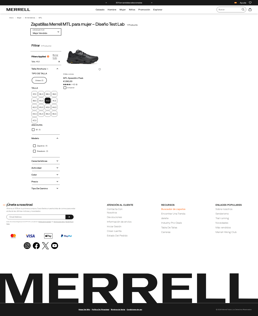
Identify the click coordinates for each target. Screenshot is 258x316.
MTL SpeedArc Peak (73, 78)
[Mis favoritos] (250, 2)
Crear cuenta (114, 231)
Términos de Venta (59, 221)
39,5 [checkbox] (34, 101)
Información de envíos (119, 221)
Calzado (100, 9)
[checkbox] (48, 101)
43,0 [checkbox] (41, 107)
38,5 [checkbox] (48, 94)
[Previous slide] (106, 2)
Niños (132, 9)
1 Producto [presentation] (132, 25)
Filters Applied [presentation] (40, 56)
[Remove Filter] (59, 62)
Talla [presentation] (34, 88)
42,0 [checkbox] (34, 107)
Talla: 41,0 (35, 62)
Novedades (222, 222)
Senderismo (222, 213)
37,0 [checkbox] (34, 94)
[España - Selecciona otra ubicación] (236, 3)
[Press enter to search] (243, 9)
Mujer (123, 9)
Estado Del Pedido (117, 235)
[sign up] (69, 217)
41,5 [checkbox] (54, 101)
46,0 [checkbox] (48, 114)
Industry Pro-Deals (171, 222)
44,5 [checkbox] (34, 114)
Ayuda (243, 2)
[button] (45, 68)
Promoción (144, 9)
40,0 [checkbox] (41, 101)
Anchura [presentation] (36, 125)
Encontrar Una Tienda (173, 213)
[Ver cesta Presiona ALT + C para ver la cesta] (250, 9)
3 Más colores (68, 74)
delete (165, 218)
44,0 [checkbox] (54, 107)
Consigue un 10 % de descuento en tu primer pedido (149, 3)
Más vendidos (223, 227)
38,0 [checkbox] (41, 94)
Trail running (222, 218)
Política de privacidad (45, 221)
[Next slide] (151, 2)
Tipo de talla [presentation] (39, 73)
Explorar (157, 9)
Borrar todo (55, 56)
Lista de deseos (100, 69)
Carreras (166, 232)
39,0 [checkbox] (54, 94)
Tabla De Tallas (169, 227)
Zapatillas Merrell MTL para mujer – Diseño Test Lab (78, 24)
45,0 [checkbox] (41, 114)
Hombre (112, 9)
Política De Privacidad (100, 309)
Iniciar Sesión (114, 226)
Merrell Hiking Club (226, 232)
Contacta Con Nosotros (115, 211)
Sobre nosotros (224, 209)
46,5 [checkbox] (54, 114)
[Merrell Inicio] (18, 9)
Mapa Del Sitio (84, 309)
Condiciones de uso (134, 309)
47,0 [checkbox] (34, 120)
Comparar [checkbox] (70, 88)
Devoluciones (114, 217)
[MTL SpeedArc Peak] (82, 52)
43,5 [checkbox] (48, 107)
